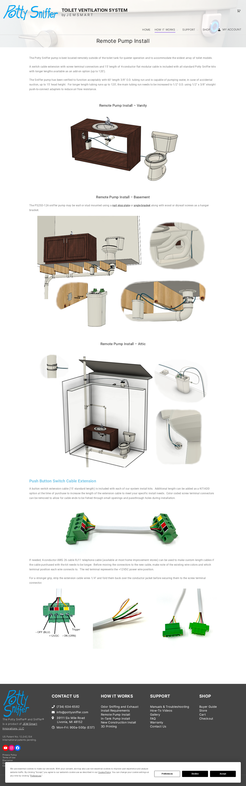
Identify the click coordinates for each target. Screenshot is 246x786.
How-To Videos (161, 710)
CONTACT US (65, 696)
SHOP (205, 696)
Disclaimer (8, 760)
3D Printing (109, 726)
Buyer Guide (208, 706)
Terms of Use (9, 757)
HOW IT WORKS (117, 696)
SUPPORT (160, 696)
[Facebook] (18, 748)
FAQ (153, 718)
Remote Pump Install (115, 714)
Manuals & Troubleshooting (169, 706)
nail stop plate (121, 205)
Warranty (156, 722)
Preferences (167, 774)
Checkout (206, 718)
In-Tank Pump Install (115, 718)
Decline (195, 774)
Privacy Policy (10, 755)
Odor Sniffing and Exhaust (119, 706)
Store (203, 710)
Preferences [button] (35, 776)
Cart (202, 714)
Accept (223, 774)
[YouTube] (6, 748)
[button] (239, 11)
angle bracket (142, 205)
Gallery (155, 714)
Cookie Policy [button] (104, 772)
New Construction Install (118, 722)
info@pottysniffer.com (72, 712)
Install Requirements (115, 710)
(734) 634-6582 (68, 706)
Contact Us (158, 726)
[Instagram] (12, 748)
